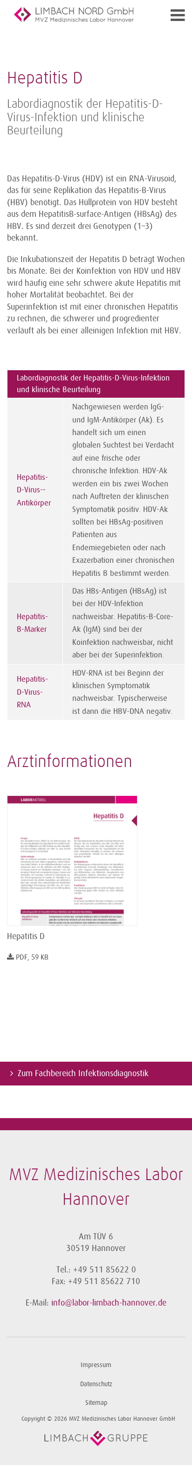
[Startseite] (74, 14)
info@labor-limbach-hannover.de (108, 1302)
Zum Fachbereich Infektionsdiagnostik (83, 1073)
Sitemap (96, 1403)
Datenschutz (96, 1384)
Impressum (96, 1365)
